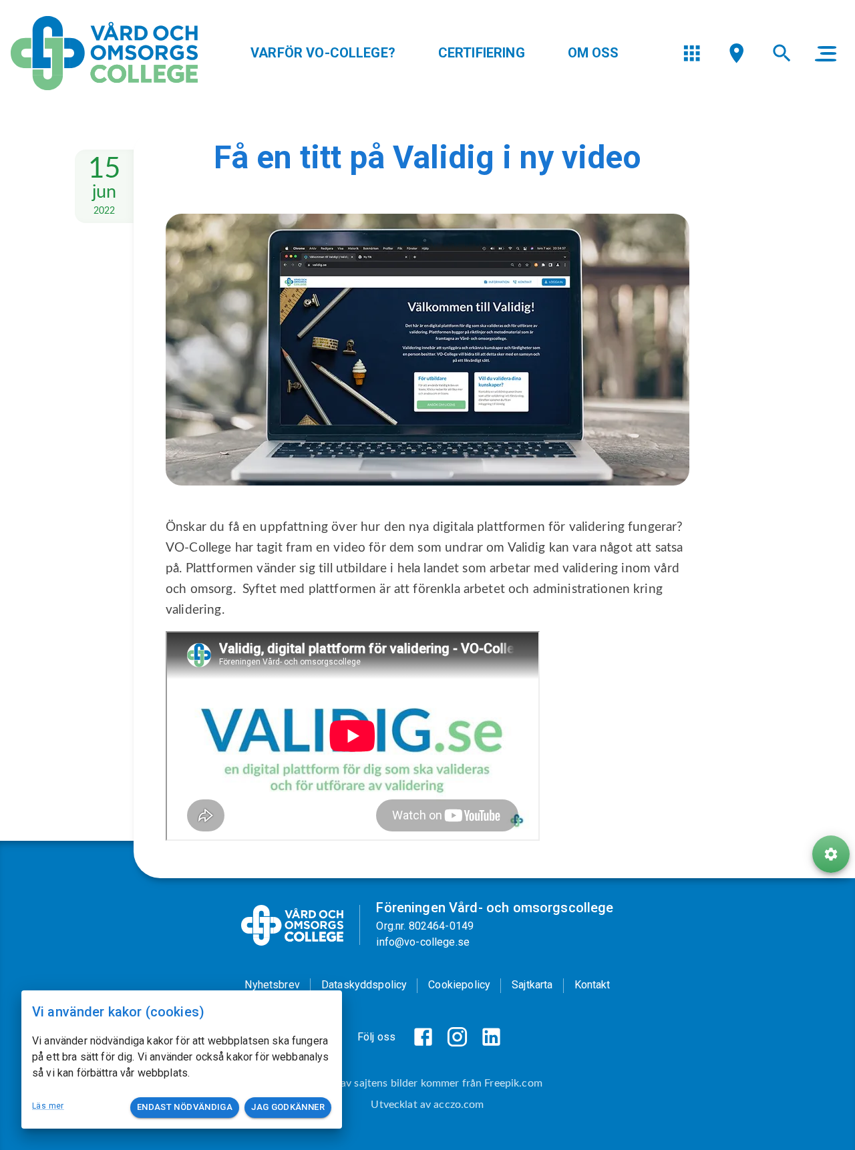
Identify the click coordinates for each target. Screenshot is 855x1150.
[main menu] (825, 53)
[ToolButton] (831, 854)
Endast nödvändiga (184, 1107)
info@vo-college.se (423, 942)
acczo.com (459, 1104)
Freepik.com (513, 1083)
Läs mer (48, 1106)
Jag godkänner (288, 1107)
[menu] (691, 53)
